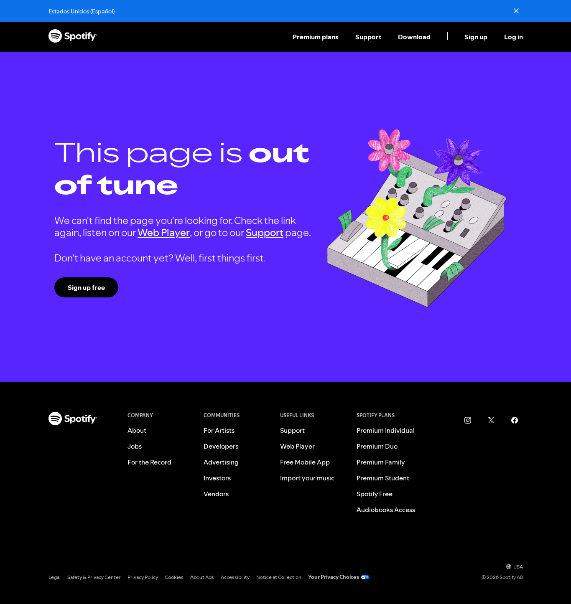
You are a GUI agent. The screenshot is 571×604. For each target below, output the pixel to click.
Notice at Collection (278, 577)
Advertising (221, 462)
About (136, 430)
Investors (217, 477)
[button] (316, 37)
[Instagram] (467, 420)
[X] (491, 420)
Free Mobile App (305, 462)
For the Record (149, 462)
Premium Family (381, 462)
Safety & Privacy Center (94, 577)
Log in (513, 36)
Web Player (164, 232)
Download (414, 36)
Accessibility (235, 577)
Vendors (216, 493)
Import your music (307, 477)
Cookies (174, 577)
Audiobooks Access (386, 509)
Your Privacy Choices (333, 577)
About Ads (202, 577)
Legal (54, 577)
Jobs (134, 446)
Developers (221, 446)
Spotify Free (375, 493)
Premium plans (316, 36)
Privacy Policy (142, 577)
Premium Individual (386, 430)
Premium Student (383, 477)
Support (368, 36)
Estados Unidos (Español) (81, 11)
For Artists (219, 430)
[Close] (516, 11)
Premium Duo (377, 446)
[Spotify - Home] (72, 37)
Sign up (475, 36)
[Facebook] (514, 420)
